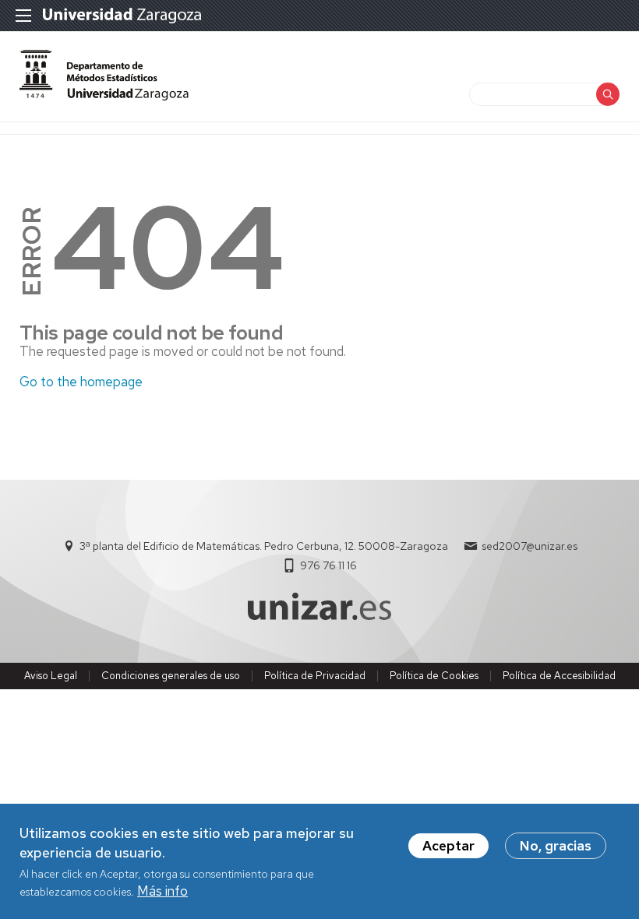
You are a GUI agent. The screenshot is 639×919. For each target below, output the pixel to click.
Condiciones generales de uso (170, 675)
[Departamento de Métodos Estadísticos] (104, 95)
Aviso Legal (50, 675)
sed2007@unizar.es (529, 546)
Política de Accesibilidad (559, 675)
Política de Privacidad (314, 675)
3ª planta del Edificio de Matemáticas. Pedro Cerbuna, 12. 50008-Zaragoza (263, 546)
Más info (162, 891)
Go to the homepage (81, 381)
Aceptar (448, 845)
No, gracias (555, 845)
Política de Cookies (434, 675)
